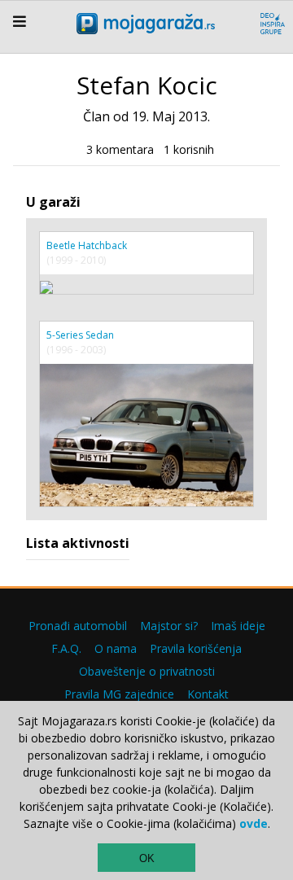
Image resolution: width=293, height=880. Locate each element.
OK (147, 858)
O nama (115, 648)
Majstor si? (169, 625)
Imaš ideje (238, 625)
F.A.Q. (66, 648)
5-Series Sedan (80, 335)
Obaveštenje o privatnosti (147, 671)
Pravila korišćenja (196, 648)
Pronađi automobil (77, 625)
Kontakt (208, 694)
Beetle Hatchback (86, 245)
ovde (253, 823)
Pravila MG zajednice (119, 694)
